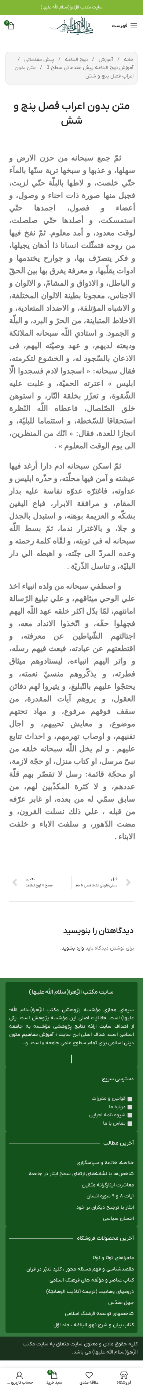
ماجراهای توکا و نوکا (113, 1257)
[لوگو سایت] (71, 25)
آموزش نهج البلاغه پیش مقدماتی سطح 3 (89, 67)
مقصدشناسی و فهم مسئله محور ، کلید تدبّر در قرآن (80, 1269)
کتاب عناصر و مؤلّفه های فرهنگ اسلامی (92, 1280)
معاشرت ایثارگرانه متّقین (108, 1185)
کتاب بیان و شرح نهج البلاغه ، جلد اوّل (94, 1325)
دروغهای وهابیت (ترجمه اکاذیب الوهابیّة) (90, 1291)
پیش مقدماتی (38, 59)
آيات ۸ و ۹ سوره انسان (110, 1196)
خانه (127, 59)
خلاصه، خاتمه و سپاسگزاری (105, 1162)
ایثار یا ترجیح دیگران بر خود (105, 1207)
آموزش (105, 59)
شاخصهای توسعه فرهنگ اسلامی (99, 1313)
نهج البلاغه (75, 59)
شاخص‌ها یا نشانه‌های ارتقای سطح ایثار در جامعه (81, 1173)
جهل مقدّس (121, 1302)
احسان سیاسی (118, 1218)
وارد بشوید (73, 948)
